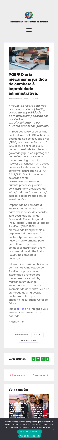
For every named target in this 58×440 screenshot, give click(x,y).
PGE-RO (37, 334)
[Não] (53, 429)
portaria (21, 309)
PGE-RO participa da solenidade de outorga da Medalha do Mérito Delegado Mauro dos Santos (39, 412)
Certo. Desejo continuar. (30, 431)
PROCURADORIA (28, 340)
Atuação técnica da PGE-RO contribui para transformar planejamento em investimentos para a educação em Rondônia (18, 411)
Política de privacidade (30, 436)
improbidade (21, 334)
